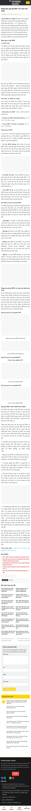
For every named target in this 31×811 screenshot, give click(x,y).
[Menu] (2, 2)
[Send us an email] (7, 778)
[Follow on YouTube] (13, 778)
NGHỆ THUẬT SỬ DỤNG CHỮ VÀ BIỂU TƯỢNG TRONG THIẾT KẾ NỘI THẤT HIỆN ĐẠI (16, 702)
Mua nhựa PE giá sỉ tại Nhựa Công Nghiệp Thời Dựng (16, 717)
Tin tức (11, 580)
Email (4, 674)
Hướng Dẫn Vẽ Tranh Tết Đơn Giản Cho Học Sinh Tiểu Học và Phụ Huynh (17, 732)
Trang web (5, 681)
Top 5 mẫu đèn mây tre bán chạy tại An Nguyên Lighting (16, 712)
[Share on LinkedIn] (15, 576)
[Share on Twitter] (7, 576)
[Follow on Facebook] (2, 778)
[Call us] (10, 778)
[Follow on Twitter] (5, 778)
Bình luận (6, 654)
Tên (4, 667)
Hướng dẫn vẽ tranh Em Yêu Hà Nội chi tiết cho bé (17, 747)
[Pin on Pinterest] (12, 576)
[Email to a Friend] (10, 576)
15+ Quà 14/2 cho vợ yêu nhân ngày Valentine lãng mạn (15, 707)
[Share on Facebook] (5, 576)
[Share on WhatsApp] (2, 576)
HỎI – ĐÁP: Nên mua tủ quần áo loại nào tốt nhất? (16, 557)
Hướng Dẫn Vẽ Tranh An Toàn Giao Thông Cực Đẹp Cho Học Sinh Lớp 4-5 (16, 737)
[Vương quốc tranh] (15, 2)
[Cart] (28, 2)
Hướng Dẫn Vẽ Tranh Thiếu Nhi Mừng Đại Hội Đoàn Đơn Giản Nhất (16, 742)
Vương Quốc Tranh (17, 14)
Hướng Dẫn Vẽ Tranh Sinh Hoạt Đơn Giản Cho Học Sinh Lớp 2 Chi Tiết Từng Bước (16, 727)
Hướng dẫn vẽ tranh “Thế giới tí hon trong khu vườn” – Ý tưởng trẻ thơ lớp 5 (17, 722)
